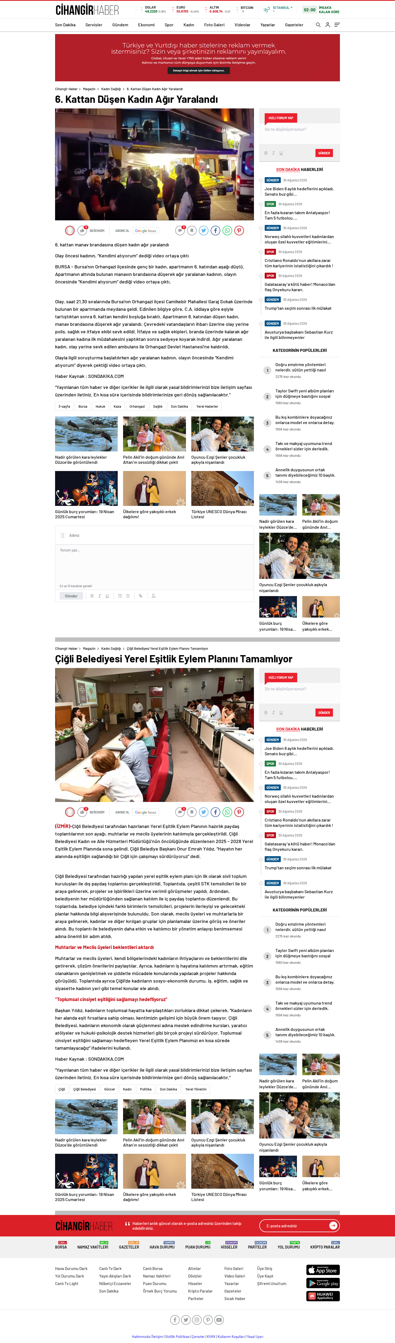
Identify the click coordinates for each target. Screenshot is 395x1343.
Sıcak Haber (235, 1298)
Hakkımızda (141, 1336)
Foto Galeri (214, 24)
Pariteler (257, 1245)
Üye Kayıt (265, 1275)
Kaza (117, 406)
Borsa (61, 1245)
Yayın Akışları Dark (115, 1275)
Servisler (93, 24)
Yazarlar (267, 24)
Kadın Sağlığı (111, 89)
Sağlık (158, 406)
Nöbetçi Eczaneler (115, 1283)
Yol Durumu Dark (69, 1275)
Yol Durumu (289, 1245)
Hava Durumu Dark (71, 1268)
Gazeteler (294, 24)
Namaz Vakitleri (92, 1245)
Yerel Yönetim (196, 1089)
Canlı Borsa (153, 1268)
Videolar (242, 24)
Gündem (120, 24)
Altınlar (194, 1268)
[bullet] (127, 596)
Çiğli (62, 1089)
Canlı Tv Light (66, 1283)
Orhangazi (137, 406)
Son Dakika (65, 24)
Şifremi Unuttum (271, 1283)
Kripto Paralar (325, 1245)
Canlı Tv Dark (110, 1268)
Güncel (109, 1089)
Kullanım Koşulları (231, 1336)
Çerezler (198, 1336)
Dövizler (195, 1275)
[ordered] (120, 596)
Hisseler (229, 1245)
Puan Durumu (197, 1245)
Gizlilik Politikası (177, 1336)
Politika (146, 1089)
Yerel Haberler (207, 406)
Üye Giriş (264, 1268)
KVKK (211, 1336)
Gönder (71, 595)
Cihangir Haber (66, 89)
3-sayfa (64, 406)
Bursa (82, 406)
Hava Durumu (162, 1245)
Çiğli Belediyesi (84, 1089)
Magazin (89, 89)
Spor (169, 24)
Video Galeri (234, 1275)
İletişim (157, 1336)
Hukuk (100, 406)
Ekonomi (146, 24)
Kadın (189, 24)
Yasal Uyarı (255, 1336)
